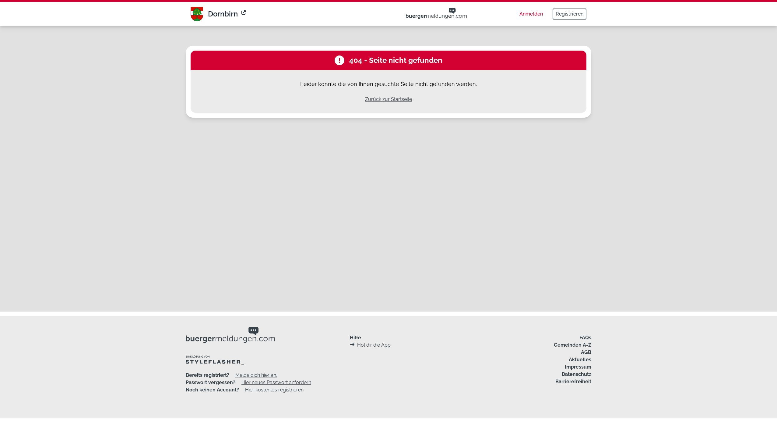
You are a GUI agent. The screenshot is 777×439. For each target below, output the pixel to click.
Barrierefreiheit (573, 381)
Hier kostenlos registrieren (274, 390)
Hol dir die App (374, 345)
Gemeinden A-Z (572, 345)
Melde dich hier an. (256, 375)
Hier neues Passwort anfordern (276, 382)
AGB (586, 352)
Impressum (578, 367)
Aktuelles (580, 359)
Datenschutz (576, 374)
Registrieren (569, 14)
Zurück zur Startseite (388, 99)
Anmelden (531, 14)
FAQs (585, 338)
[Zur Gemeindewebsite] (244, 14)
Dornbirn (223, 13)
